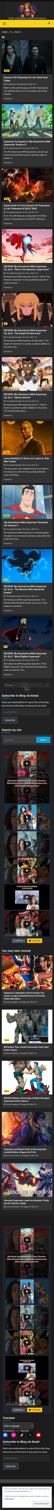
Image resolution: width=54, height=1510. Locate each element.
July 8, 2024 (29, 337)
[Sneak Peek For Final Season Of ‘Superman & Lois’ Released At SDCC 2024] (27, 185)
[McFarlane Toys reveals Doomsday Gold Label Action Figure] (27, 1026)
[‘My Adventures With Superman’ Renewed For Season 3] (27, 502)
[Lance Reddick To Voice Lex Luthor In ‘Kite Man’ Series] (27, 438)
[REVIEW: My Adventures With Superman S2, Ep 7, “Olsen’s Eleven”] (27, 374)
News (7, 70)
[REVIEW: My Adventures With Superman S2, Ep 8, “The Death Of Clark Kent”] (27, 310)
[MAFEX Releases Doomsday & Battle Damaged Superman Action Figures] (27, 1077)
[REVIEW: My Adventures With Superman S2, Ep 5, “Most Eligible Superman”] (27, 633)
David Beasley (11, 84)
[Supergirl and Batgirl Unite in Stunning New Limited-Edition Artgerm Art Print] (27, 1129)
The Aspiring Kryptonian (14, 148)
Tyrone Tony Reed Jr (13, 1155)
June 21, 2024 (30, 529)
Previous (9, 685)
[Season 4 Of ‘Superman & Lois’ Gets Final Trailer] (27, 57)
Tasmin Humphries (12, 1002)
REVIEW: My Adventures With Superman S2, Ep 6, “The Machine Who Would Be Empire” (25, 589)
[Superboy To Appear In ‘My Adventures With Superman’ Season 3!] (27, 121)
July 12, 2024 (29, 273)
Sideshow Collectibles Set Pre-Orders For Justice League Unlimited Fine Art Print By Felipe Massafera (24, 996)
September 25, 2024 (26, 84)
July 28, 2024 (29, 212)
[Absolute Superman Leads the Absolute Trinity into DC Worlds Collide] (27, 1180)
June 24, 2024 (30, 465)
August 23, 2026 (27, 1002)
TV (6, 259)
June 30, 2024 (30, 401)
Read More (8, 99)
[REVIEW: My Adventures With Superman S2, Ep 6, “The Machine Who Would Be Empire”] (27, 566)
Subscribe (10, 720)
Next (27, 689)
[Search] (49, 23)
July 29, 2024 (29, 148)
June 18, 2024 (30, 660)
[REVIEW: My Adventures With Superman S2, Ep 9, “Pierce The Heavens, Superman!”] (27, 246)
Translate (24, 1430)
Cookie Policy (9, 1499)
